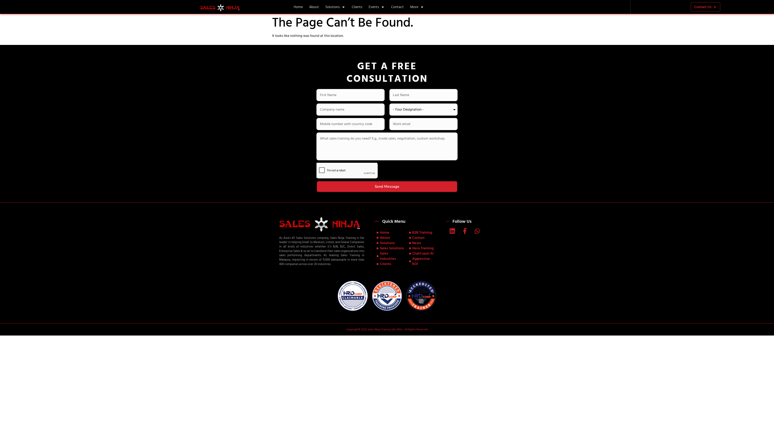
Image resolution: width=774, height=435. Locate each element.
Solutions (332, 7)
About (314, 7)
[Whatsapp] (477, 231)
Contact (397, 7)
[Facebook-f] (465, 231)
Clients (357, 7)
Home (298, 7)
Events (374, 7)
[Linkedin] (452, 231)
